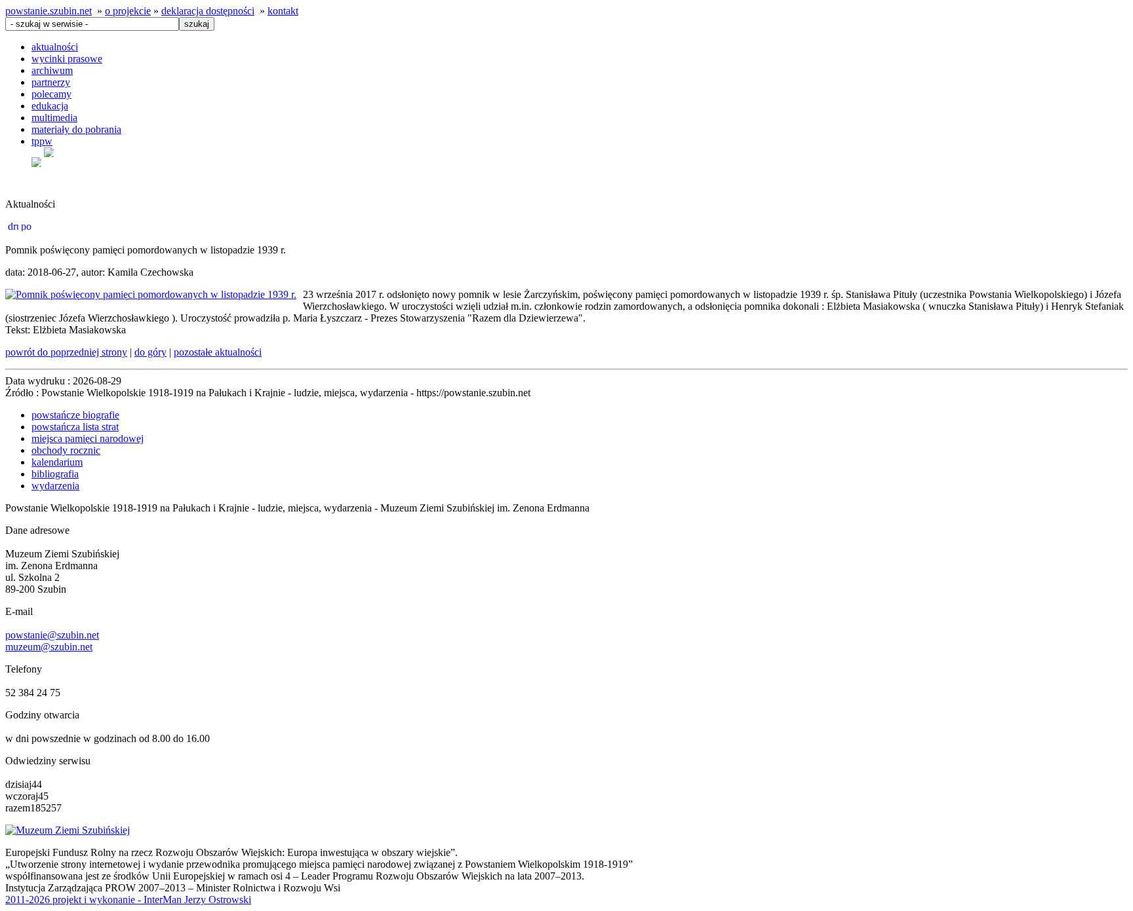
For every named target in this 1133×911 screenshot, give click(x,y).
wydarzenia (55, 485)
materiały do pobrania (76, 129)
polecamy (51, 94)
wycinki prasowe (66, 58)
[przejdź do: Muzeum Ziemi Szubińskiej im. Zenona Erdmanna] (67, 830)
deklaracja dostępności (207, 10)
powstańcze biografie (75, 414)
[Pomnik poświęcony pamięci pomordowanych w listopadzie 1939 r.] (150, 294)
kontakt (283, 10)
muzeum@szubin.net (48, 646)
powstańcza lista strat (75, 426)
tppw (41, 141)
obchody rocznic (65, 450)
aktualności (54, 46)
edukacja (49, 105)
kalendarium (57, 462)
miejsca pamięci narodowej (87, 438)
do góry (150, 352)
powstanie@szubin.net (52, 635)
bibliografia (55, 473)
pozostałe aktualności (218, 352)
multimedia (54, 117)
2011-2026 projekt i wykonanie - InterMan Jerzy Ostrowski (128, 899)
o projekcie (128, 10)
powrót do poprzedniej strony (66, 352)
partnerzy (50, 82)
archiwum (52, 70)
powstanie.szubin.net (48, 10)
